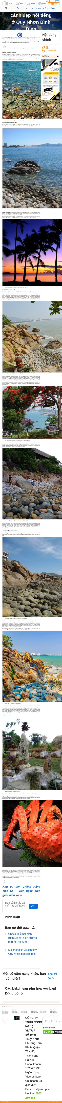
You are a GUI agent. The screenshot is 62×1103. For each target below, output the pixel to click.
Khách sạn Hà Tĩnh (14, 1009)
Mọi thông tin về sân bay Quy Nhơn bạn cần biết (22, 951)
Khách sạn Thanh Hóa (24, 1012)
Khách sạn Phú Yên (14, 1011)
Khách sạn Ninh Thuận (5, 1011)
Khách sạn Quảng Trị (5, 1012)
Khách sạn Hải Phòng (24, 1009)
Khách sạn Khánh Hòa (43, 1009)
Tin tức (8, 8)
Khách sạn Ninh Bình (53, 1010)
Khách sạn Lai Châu (5, 1010)
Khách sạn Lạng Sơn (24, 1010)
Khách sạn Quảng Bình (24, 1011)
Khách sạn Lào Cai (33, 1010)
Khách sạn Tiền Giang (43, 1012)
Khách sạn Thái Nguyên (15, 1012)
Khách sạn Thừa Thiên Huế (34, 1012)
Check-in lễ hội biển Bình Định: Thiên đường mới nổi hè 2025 (22, 938)
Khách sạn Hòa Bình (33, 1009)
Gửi (33, 906)
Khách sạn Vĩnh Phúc (5, 1013)
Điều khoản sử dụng (5, 1018)
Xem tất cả (52, 976)
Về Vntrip (3, 1016)
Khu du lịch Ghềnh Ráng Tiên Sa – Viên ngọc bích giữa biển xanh (21, 891)
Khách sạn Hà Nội (4, 1009)
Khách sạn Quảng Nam (34, 1011)
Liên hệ (3, 1017)
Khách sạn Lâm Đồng (15, 1010)
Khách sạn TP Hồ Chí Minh (53, 1012)
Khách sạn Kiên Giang (53, 1009)
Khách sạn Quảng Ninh (53, 1011)
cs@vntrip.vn (42, 1089)
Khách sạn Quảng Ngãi (43, 1011)
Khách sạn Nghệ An (43, 1010)
